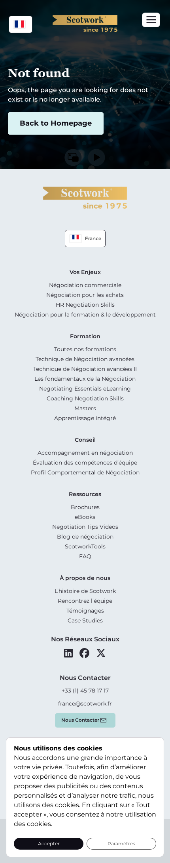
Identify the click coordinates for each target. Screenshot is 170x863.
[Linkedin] (68, 653)
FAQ (85, 556)
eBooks (85, 516)
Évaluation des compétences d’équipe (85, 462)
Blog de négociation (85, 536)
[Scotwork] (85, 197)
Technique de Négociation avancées (85, 359)
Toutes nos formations (85, 349)
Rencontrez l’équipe (85, 600)
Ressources (85, 494)
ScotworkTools (85, 546)
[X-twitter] (101, 653)
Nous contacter (80, 720)
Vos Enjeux (85, 272)
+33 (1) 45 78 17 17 (85, 690)
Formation (85, 336)
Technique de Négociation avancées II (85, 368)
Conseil (85, 439)
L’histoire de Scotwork (85, 590)
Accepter (49, 843)
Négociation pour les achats (85, 294)
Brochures (85, 507)
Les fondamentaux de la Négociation (85, 378)
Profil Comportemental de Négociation (85, 472)
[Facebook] (84, 653)
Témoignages (85, 610)
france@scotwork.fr (85, 703)
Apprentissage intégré (85, 418)
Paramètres (121, 843)
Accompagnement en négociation (85, 452)
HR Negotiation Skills (85, 304)
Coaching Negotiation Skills (85, 398)
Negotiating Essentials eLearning (85, 388)
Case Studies (85, 620)
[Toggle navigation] (151, 20)
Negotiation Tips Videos (85, 526)
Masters (85, 408)
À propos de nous (85, 578)
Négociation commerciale (85, 285)
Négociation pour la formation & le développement (85, 314)
